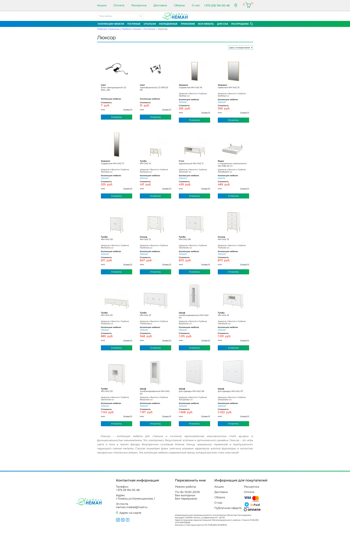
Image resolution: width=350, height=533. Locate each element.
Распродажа (240, 24)
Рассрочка (139, 5)
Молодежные (168, 24)
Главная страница (108, 28)
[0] (248, 5)
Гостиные (133, 24)
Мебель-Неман (131, 28)
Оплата (119, 5)
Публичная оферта (228, 508)
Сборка (179, 5)
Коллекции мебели (111, 24)
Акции (102, 5)
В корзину (116, 117)
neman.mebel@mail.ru (131, 507)
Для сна (222, 24)
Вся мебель (206, 24)
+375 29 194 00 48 (128, 490)
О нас (196, 5)
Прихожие (188, 24)
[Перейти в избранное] (241, 5)
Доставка (160, 5)
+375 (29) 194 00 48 (217, 5)
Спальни (150, 24)
